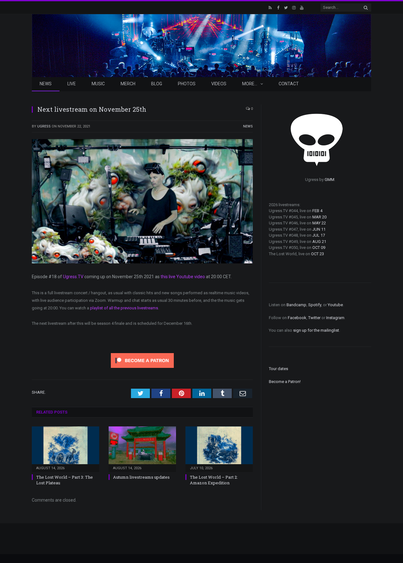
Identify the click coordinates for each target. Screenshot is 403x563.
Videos (218, 83)
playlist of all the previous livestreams (124, 308)
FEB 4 (317, 210)
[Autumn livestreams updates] (142, 448)
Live (71, 83)
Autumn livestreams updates (141, 477)
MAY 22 (319, 223)
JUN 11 (319, 229)
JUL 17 (318, 235)
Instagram (335, 317)
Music (98, 83)
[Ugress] (201, 45)
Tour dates (278, 368)
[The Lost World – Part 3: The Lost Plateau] (65, 448)
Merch (128, 83)
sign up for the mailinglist (316, 330)
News (46, 83)
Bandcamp (296, 304)
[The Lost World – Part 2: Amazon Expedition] (219, 448)
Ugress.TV (73, 276)
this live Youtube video (183, 276)
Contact (289, 83)
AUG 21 (319, 241)
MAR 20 (319, 217)
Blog (156, 83)
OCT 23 (317, 253)
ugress (44, 126)
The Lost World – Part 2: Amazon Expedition (214, 480)
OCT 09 (318, 247)
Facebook (297, 317)
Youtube (335, 304)
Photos (187, 83)
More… (249, 83)
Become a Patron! (285, 381)
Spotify (314, 304)
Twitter (314, 317)
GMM (329, 179)
